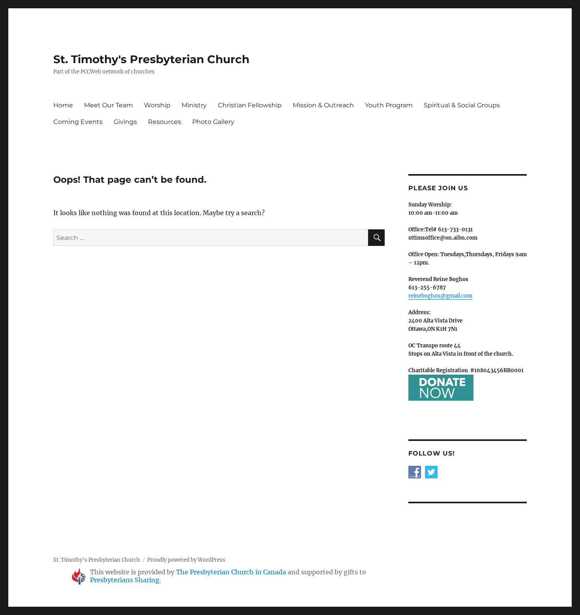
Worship (157, 105)
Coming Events (78, 122)
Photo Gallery (213, 122)
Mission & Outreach (323, 105)
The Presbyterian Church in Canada (231, 572)
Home (63, 105)
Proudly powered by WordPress (186, 560)
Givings (125, 122)
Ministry (194, 105)
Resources (164, 122)
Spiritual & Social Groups (462, 105)
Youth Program (389, 105)
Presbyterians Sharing (124, 580)
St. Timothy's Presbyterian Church (151, 59)
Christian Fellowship (250, 105)
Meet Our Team (108, 105)
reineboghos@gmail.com (440, 295)
